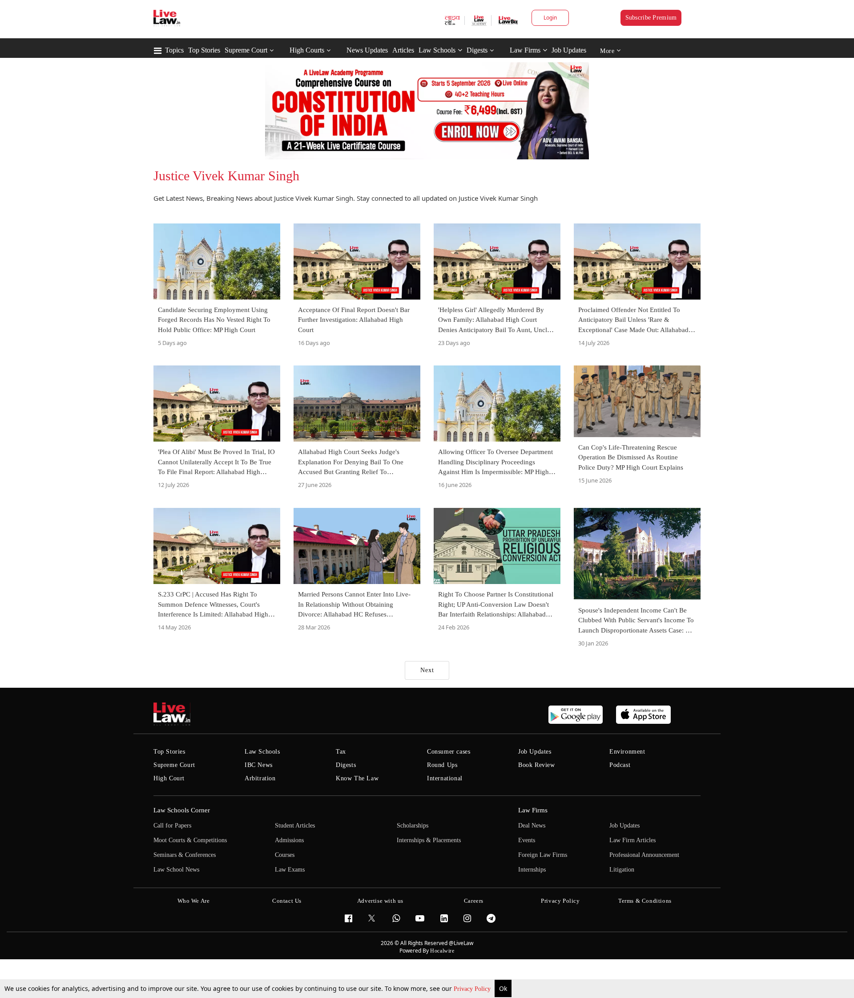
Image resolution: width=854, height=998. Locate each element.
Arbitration (260, 778)
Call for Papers (172, 825)
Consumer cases (448, 751)
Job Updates (569, 50)
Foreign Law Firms (542, 855)
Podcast (619, 765)
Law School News (176, 869)
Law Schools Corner (181, 810)
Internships (532, 869)
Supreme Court (246, 50)
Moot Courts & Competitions (190, 840)
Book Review (536, 765)
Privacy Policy (473, 989)
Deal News (531, 825)
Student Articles (295, 825)
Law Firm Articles (632, 840)
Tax (341, 751)
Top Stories (204, 50)
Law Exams (290, 869)
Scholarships (412, 825)
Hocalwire (442, 951)
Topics (174, 50)
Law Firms (525, 50)
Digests (477, 50)
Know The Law (357, 778)
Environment (627, 751)
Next (427, 670)
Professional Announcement (644, 855)
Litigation (621, 869)
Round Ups (442, 765)
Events (526, 840)
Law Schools (437, 50)
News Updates (367, 50)
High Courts (307, 50)
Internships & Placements (429, 840)
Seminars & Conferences (184, 855)
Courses (284, 855)
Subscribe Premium (651, 17)
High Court (169, 778)
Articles (403, 50)
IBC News (259, 765)
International (445, 778)
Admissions (289, 840)
